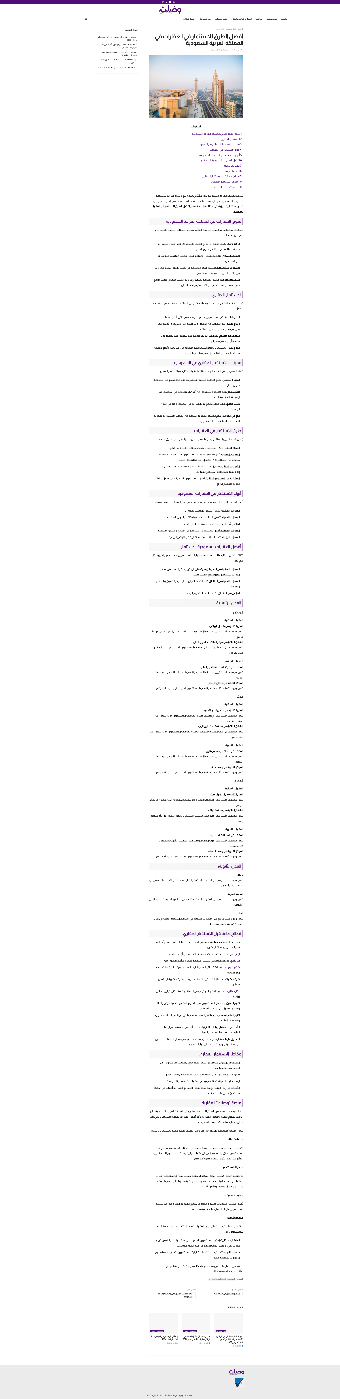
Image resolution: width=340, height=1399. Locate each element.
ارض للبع (235, 953)
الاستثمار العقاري (231, 139)
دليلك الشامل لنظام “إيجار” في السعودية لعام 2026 (117, 67)
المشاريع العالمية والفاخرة (241, 19)
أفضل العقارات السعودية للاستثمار (221, 160)
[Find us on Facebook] (177, 2)
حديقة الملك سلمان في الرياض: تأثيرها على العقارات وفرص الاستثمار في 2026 (229, 1339)
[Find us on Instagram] (163, 2)
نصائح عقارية (215, 50)
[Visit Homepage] (170, 9)
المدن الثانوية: (233, 170)
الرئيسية (284, 19)
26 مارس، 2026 (204, 1343)
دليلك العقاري (188, 19)
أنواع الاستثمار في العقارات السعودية (220, 155)
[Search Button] (86, 19)
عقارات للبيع (233, 991)
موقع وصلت (272, 19)
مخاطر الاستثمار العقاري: (226, 181)
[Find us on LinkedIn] (166, 2)
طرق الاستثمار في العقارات (226, 149)
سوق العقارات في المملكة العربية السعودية (217, 133)
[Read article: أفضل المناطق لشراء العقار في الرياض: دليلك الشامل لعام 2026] (196, 1323)
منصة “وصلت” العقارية (228, 186)
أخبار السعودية (231, 29)
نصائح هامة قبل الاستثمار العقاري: (222, 176)
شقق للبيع (234, 967)
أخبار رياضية (220, 29)
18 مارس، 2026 (171, 1343)
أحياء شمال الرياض (190, 1331)
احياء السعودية (205, 19)
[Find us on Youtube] (170, 2)
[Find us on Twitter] (174, 2)
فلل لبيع (235, 960)
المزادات (259, 19)
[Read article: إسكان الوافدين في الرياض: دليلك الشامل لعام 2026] (163, 1323)
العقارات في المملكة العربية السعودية (222, 1279)
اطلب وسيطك (221, 19)
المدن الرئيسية (233, 165)
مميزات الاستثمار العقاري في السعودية (219, 144)
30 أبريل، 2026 (237, 1346)
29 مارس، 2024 (236, 50)
